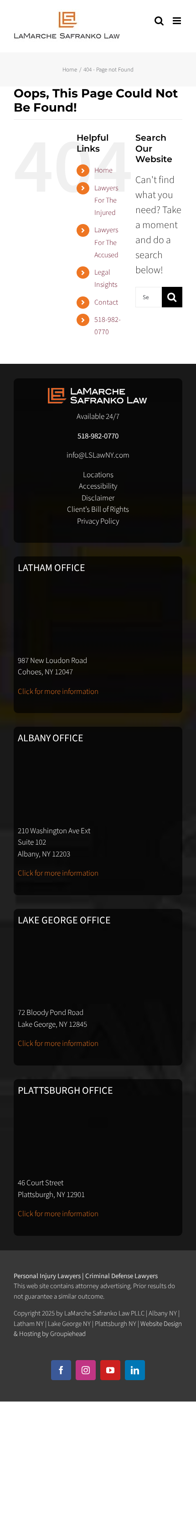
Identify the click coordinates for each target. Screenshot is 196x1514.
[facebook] (61, 1370)
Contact (106, 302)
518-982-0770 (98, 436)
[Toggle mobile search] (159, 20)
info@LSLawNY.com (98, 455)
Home (103, 170)
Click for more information (58, 691)
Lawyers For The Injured (106, 200)
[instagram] (86, 1370)
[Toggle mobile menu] (177, 20)
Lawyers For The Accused (106, 242)
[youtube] (110, 1370)
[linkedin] (135, 1370)
